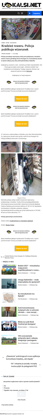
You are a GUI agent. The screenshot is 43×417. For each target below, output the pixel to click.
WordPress (3, 414)
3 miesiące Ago (33, 327)
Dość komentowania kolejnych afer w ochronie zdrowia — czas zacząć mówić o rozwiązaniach (28, 311)
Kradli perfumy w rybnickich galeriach (21, 221)
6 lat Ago (15, 53)
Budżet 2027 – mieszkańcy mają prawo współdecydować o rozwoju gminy (29, 269)
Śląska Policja (10, 225)
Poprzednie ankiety (7, 405)
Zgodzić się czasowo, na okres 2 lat (16, 390)
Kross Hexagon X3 (19, 256)
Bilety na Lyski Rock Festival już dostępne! (27, 323)
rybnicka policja (9, 258)
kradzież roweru (9, 256)
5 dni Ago (33, 273)
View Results (22, 400)
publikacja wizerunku (31, 256)
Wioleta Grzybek (6, 53)
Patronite (29, 71)
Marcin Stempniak (23, 273)
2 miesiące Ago (33, 285)
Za (5, 386)
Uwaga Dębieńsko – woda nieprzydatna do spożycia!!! (29, 281)
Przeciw (7, 388)
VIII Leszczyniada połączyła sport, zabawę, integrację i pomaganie (28, 338)
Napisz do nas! (21, 99)
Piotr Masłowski (22, 299)
